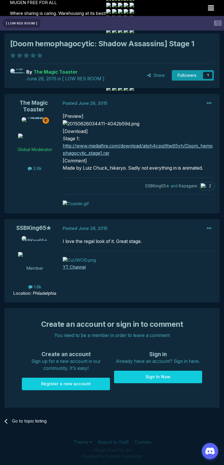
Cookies (142, 442)
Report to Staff (113, 442)
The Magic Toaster (34, 106)
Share (158, 75)
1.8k (37, 287)
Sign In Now (158, 376)
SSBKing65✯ (33, 228)
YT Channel (74, 267)
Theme (81, 442)
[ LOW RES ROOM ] (83, 78)
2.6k (37, 168)
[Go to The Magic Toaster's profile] (16, 75)
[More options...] (209, 103)
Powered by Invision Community (112, 456)
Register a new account (66, 383)
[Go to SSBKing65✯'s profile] (35, 249)
